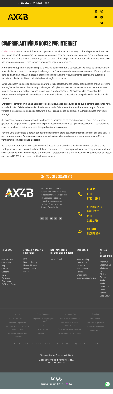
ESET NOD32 (10, 51)
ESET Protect (82, 269)
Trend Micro (82, 262)
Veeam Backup (83, 259)
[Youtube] (96, 17)
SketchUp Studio (104, 275)
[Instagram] (102, 11)
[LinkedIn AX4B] (42, 218)
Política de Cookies (9, 284)
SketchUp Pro (104, 269)
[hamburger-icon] (85, 17)
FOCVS (26, 271)
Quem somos (7, 259)
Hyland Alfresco (29, 265)
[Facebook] (102, 17)
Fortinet (80, 272)
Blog (3, 265)
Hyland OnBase (29, 268)
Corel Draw (105, 296)
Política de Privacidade (6, 279)
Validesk (103, 293)
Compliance (6, 262)
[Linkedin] (96, 11)
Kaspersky (81, 265)
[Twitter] (102, 23)
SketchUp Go (105, 265)
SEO (70, 384)
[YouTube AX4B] (51, 218)
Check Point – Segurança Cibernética (86, 276)
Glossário (5, 272)
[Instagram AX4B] (46, 218)
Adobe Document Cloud (104, 286)
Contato (4, 269)
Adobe (102, 280)
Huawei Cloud (56, 259)
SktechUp (104, 262)
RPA (25, 259)
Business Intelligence (32, 262)
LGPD (3, 275)
